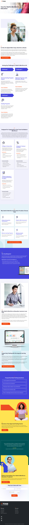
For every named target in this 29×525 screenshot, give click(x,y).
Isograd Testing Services (4, 513)
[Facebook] (1, 517)
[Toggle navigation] (27, 1)
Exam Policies (16, 513)
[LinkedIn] (1, 520)
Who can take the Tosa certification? (9, 383)
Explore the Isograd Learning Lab (8, 366)
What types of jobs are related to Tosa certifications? (11, 386)
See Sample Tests (6, 323)
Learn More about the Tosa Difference (14, 242)
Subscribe (14, 495)
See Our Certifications (6, 57)
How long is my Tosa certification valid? (9, 389)
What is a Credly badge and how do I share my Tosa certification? (13, 392)
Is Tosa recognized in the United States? (9, 380)
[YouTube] (1, 518)
